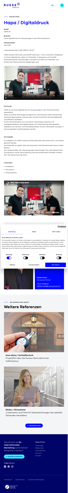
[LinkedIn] (5, 467)
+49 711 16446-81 (43, 284)
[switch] (25, 258)
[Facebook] (9, 467)
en (56, 5)
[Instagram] (12, 467)
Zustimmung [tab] (12, 231)
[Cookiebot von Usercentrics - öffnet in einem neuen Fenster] (59, 227)
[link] (34, 337)
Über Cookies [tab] (56, 231)
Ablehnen (12, 265)
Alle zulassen (55, 265)
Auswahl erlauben (34, 265)
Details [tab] (34, 231)
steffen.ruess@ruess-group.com (48, 286)
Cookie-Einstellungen (36, 480)
